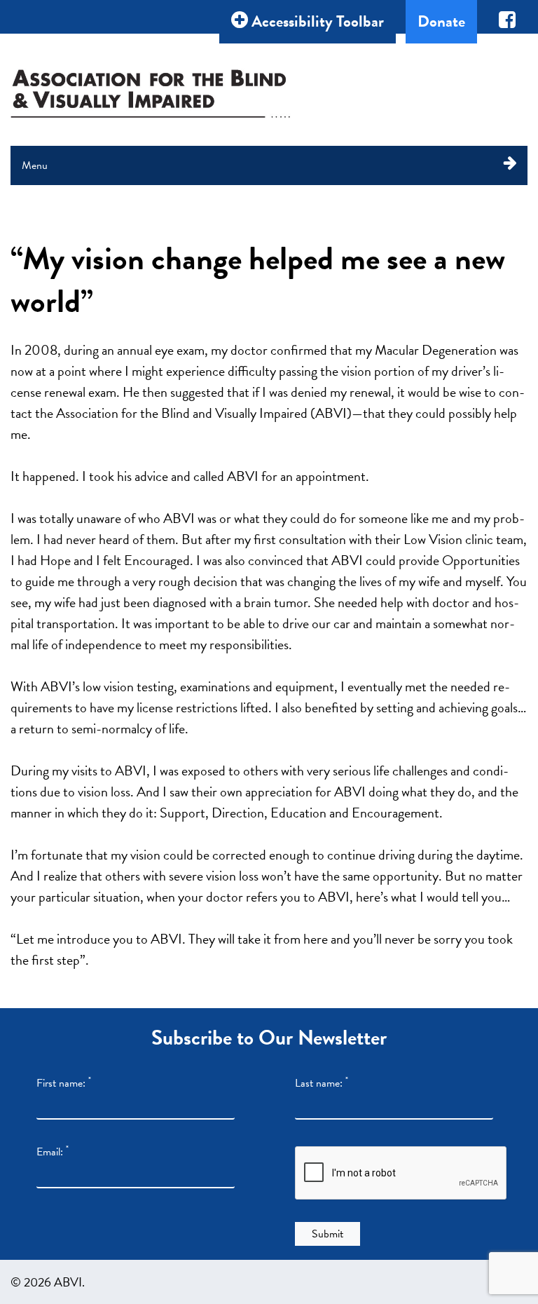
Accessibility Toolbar (316, 21)
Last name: (321, 1083)
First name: (63, 1083)
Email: (52, 1151)
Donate (441, 21)
